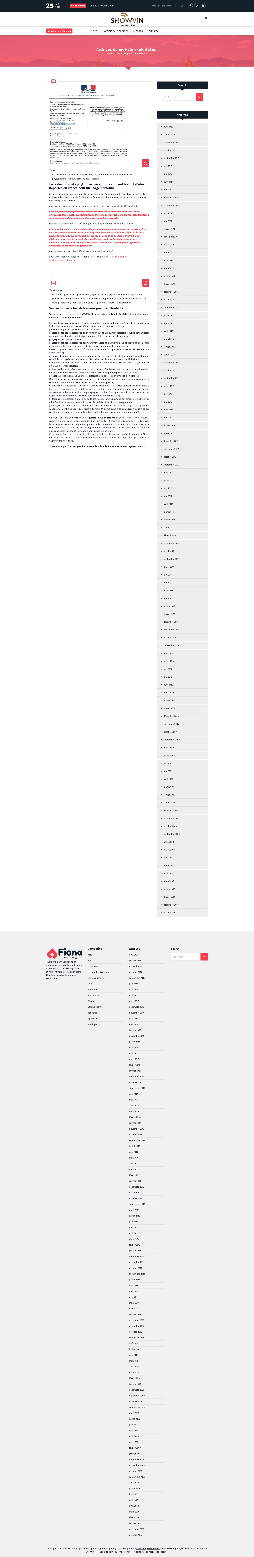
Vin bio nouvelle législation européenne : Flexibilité (86, 308)
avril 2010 (168, 684)
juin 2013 (168, 394)
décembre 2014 (171, 292)
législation (128, 298)
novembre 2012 (171, 449)
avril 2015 (168, 260)
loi (95, 174)
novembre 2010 (171, 629)
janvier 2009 (170, 802)
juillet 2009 (169, 755)
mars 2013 (169, 417)
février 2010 (169, 700)
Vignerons (93, 1018)
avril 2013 (168, 409)
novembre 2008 (171, 818)
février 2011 (169, 606)
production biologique (81, 302)
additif (57, 294)
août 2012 (168, 472)
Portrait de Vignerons (115, 31)
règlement (100, 302)
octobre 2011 (170, 551)
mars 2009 (169, 787)
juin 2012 (168, 488)
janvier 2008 (170, 897)
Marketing (93, 989)
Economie (93, 966)
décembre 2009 (171, 716)
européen (74, 174)
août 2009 (169, 747)
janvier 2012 (169, 527)
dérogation (71, 298)
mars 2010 (169, 692)
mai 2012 (168, 496)
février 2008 (169, 889)
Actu (95, 31)
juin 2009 (168, 763)
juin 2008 (168, 857)
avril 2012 (168, 504)
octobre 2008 (170, 826)
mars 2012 (169, 512)
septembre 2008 (172, 834)
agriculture (68, 294)
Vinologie (57, 290)
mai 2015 (168, 252)
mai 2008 (168, 865)
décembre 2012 (171, 441)
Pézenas (138, 31)
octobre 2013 (170, 370)
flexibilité (96, 298)
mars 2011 (169, 598)
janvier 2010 (169, 708)
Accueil (109, 53)
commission (58, 298)
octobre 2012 (170, 456)
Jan (145, 283)
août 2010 (169, 653)
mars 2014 (169, 339)
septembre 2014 (172, 307)
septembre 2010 (171, 645)
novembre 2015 (171, 236)
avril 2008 (168, 873)
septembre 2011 (171, 559)
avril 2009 (168, 779)
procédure (63, 302)
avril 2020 (168, 126)
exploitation (86, 174)
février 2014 (169, 346)
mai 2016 (168, 221)
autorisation (60, 174)
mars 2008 (169, 881)
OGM (54, 302)
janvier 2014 (170, 354)
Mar (146, 163)
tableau (95, 178)
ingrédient (108, 298)
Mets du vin (94, 995)
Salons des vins (95, 1007)
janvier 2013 (169, 433)
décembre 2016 (171, 197)
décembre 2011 (171, 535)
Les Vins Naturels (97, 978)
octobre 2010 (170, 637)
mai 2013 (168, 402)
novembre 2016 (171, 205)
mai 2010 (168, 677)
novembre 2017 (171, 142)
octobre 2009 (170, 732)
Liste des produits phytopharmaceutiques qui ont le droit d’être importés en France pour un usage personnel (96, 186)
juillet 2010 (169, 661)
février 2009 (169, 794)
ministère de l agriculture (120, 174)
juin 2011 (168, 574)
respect (110, 302)
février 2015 (169, 276)
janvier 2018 (169, 134)
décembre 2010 (171, 622)
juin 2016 (168, 213)
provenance (83, 178)
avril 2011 (168, 590)
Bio (54, 170)
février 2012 (169, 519)
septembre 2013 (171, 378)
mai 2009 (168, 771)
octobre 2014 (170, 299)
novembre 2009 (171, 724)
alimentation (122, 294)
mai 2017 (168, 174)
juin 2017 (168, 166)
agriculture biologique (103, 294)
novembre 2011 (171, 543)
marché (102, 174)
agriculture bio (82, 294)
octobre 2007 (170, 912)
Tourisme (153, 31)
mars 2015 (169, 268)
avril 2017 (168, 182)
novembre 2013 (171, 362)
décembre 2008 (171, 810)
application (137, 294)
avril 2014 (168, 331)
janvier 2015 (169, 284)
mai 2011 (168, 582)
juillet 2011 (169, 567)
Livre (90, 983)
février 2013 (169, 425)
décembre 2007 (171, 905)
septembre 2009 (172, 739)
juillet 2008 (169, 849)
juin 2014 (168, 315)
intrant (118, 298)
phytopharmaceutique (63, 178)
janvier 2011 (169, 614)
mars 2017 (169, 189)
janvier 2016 (169, 229)
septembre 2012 (171, 464)
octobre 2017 (170, 150)
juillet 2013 (169, 386)
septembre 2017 (171, 158)
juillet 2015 (169, 244)
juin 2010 (168, 669)
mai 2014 (168, 323)
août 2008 (169, 842)
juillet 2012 (169, 480)
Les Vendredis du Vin (98, 972)
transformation (123, 302)
